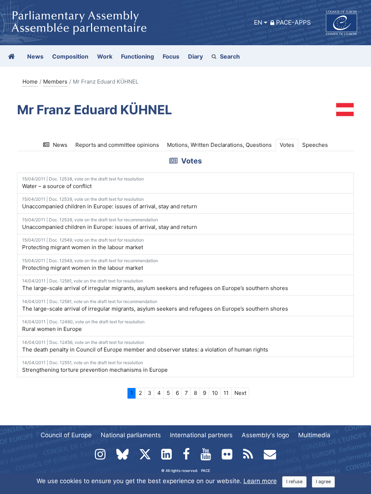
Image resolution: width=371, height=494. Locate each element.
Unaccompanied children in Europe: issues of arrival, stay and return (109, 203)
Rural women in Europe (83, 325)
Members (55, 81)
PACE (205, 470)
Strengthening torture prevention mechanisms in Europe (95, 366)
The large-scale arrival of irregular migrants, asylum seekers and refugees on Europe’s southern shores (155, 284)
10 (215, 392)
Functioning (137, 56)
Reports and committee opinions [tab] (117, 144)
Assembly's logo (265, 435)
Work (104, 56)
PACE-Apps (293, 22)
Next (240, 392)
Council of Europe (66, 435)
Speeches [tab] (315, 144)
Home (30, 81)
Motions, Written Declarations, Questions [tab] (219, 144)
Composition (70, 56)
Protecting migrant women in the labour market (83, 244)
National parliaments (131, 435)
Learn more (260, 481)
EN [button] (258, 22)
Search (230, 56)
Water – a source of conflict (83, 182)
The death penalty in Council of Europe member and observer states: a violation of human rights (145, 346)
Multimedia (314, 435)
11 (226, 392)
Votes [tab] (287, 144)
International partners (201, 435)
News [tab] (60, 144)
